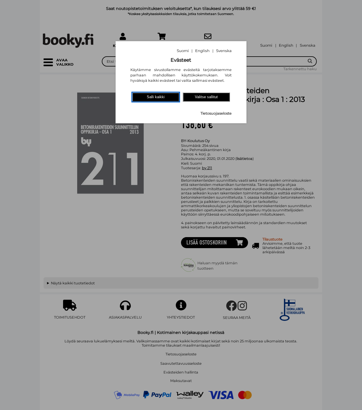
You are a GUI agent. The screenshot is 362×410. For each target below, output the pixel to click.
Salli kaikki (156, 97)
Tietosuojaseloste (216, 113)
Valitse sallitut (206, 97)
